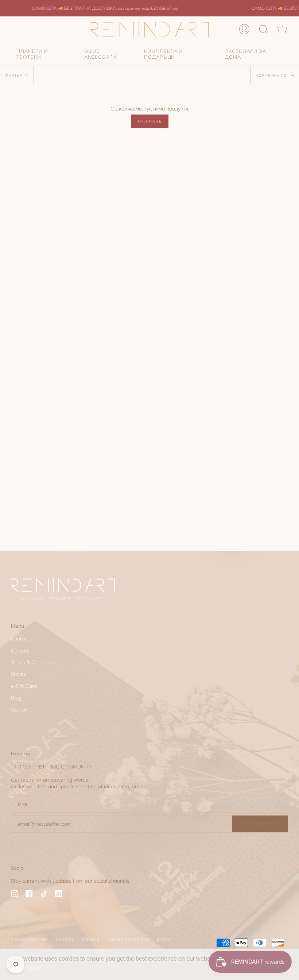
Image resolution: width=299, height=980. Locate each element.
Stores (18, 674)
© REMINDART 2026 (29, 939)
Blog (16, 697)
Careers (20, 650)
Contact (20, 638)
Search (19, 709)
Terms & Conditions (33, 662)
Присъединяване (259, 823)
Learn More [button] (26, 968)
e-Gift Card (24, 686)
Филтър (13, 75)
